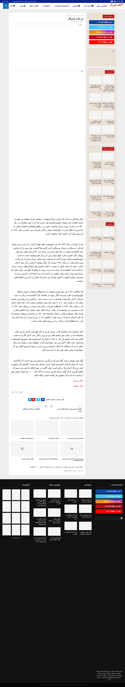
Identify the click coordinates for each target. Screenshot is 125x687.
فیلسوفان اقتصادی (61, 6)
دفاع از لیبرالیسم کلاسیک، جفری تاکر (71, 517)
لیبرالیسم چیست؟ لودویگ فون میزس (109, 270)
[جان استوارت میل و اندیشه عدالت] (85, 509)
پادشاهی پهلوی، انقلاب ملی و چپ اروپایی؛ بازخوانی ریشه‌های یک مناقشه (108, 88)
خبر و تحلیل (33, 6)
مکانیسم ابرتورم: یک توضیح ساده (75, 438)
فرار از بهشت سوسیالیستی (110, 121)
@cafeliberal (16, 538)
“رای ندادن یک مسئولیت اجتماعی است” (109, 164)
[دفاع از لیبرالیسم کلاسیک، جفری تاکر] (70, 509)
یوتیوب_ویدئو (101, 6)
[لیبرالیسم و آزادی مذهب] (95, 264)
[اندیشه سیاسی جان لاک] (108, 278)
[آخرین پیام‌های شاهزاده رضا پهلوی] (95, 115)
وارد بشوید (67, 470)
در (16, 392)
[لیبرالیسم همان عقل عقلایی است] (108, 190)
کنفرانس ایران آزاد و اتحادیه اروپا (108, 136)
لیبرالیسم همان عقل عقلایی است (108, 197)
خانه (11, 6)
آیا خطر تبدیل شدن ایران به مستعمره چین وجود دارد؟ (95, 197)
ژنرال (20, 392)
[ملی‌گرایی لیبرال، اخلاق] (95, 232)
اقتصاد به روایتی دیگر (53, 438)
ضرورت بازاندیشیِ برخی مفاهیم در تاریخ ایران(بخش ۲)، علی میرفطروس (95, 138)
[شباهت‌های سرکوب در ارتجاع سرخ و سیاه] (108, 174)
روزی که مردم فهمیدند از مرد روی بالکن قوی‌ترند (108, 213)
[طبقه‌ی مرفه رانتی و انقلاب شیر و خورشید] (95, 97)
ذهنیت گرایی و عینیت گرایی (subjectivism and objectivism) (95, 181)
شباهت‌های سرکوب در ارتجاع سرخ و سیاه (108, 181)
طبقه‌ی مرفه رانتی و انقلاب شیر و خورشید (95, 105)
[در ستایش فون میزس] (95, 278)
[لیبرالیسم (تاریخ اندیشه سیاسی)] (85, 493)
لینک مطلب (78, 386)
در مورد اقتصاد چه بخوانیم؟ (27, 438)
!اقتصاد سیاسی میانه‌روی (27, 459)
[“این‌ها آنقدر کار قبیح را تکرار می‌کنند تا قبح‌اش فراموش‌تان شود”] (108, 97)
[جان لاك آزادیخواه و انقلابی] (108, 232)
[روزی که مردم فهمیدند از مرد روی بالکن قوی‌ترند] (108, 206)
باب (13, 392)
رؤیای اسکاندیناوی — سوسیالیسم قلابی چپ (95, 87)
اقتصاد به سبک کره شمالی (31, 409)
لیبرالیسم (75, 6)
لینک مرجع (78, 380)
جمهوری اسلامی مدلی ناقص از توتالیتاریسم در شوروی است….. (96, 165)
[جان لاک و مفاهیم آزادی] (108, 246)
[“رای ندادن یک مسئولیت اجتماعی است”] (108, 157)
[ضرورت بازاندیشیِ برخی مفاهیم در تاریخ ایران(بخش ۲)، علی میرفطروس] (95, 129)
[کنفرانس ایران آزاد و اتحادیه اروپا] (108, 129)
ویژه (22, 6)
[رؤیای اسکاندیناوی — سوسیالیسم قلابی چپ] (95, 80)
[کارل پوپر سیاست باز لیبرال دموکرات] (85, 526)
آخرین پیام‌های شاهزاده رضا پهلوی (95, 121)
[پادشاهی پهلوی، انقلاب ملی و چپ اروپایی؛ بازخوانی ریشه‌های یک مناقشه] (108, 80)
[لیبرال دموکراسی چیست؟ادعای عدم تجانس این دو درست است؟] (95, 246)
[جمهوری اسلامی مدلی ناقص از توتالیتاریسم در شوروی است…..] (95, 157)
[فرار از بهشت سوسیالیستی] (108, 115)
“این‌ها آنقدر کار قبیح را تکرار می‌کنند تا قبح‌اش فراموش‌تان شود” (108, 106)
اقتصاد (46, 6)
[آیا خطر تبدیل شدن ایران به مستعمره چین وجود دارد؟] (95, 190)
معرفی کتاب (87, 6)
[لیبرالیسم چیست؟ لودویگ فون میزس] (108, 264)
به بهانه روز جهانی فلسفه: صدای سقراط (96, 213)
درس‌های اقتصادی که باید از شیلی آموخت (48, 459)
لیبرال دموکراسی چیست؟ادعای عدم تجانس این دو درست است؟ (95, 254)
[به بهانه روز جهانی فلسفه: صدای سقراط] (95, 206)
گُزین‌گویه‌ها (26, 485)
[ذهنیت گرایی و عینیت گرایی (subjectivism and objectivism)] (95, 174)
